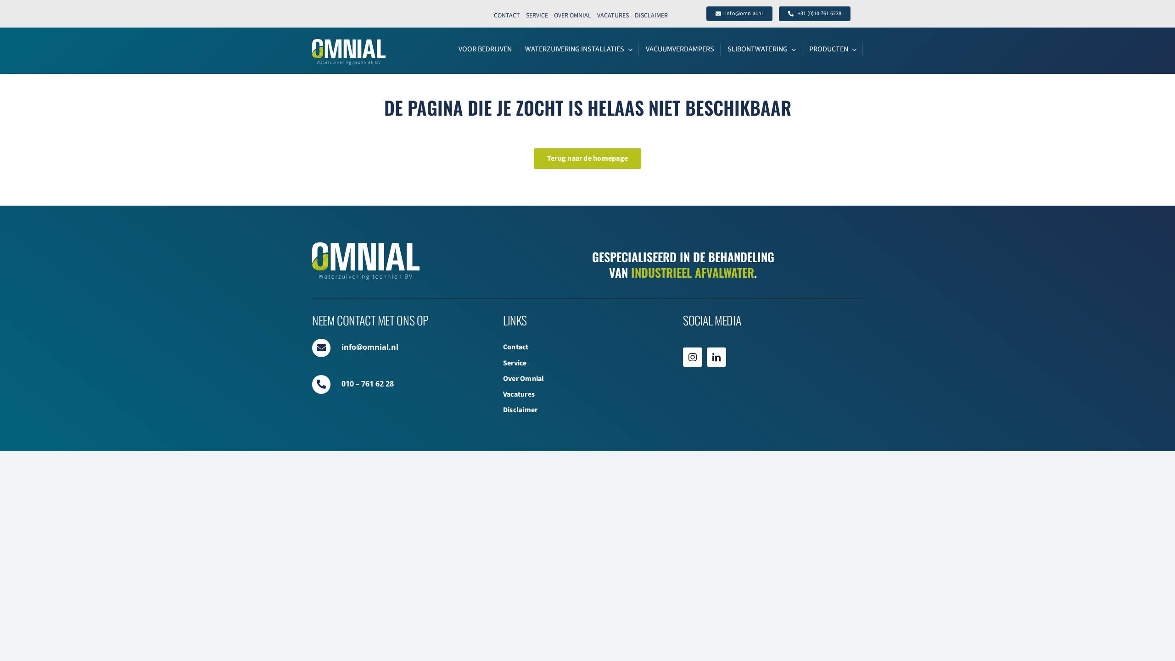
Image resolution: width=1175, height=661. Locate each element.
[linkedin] (716, 357)
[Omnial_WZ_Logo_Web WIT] (349, 43)
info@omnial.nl (369, 347)
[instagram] (692, 357)
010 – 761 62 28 (367, 384)
